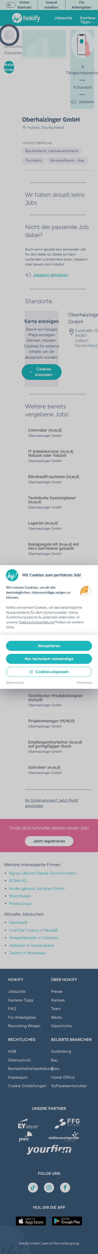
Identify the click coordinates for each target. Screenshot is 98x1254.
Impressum (84, 682)
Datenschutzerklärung (36, 622)
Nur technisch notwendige (49, 658)
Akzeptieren (49, 645)
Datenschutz (15, 682)
